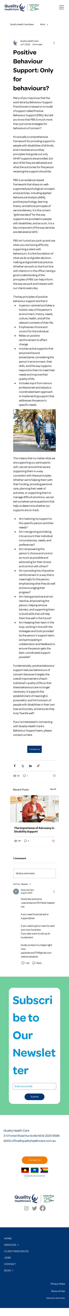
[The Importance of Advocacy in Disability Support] (34, 808)
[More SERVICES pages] (18, 1245)
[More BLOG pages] (12, 1270)
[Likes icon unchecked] (23, 963)
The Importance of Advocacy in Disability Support (34, 829)
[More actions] (54, 43)
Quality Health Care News (22, 24)
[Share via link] (38, 765)
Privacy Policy (57, 1283)
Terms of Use (58, 1291)
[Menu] (62, 7)
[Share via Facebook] (14, 765)
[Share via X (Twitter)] (22, 765)
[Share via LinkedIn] (30, 765)
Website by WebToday (55, 1298)
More (42, 24)
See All (53, 789)
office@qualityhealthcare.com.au (34, 1141)
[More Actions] (54, 891)
